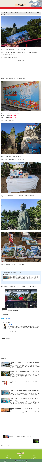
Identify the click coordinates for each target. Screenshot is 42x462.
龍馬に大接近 (6, 268)
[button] (39, 261)
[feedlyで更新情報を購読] (14, 331)
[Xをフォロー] (10, 331)
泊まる (35, 457)
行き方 (35, 455)
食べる (21, 457)
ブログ (7, 455)
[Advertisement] (21, 68)
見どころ (7, 457)
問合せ (11, 458)
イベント (3, 338)
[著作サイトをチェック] (9, 331)
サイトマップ (32, 458)
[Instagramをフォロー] (12, 331)
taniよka (10, 324)
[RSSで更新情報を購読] (15, 331)
